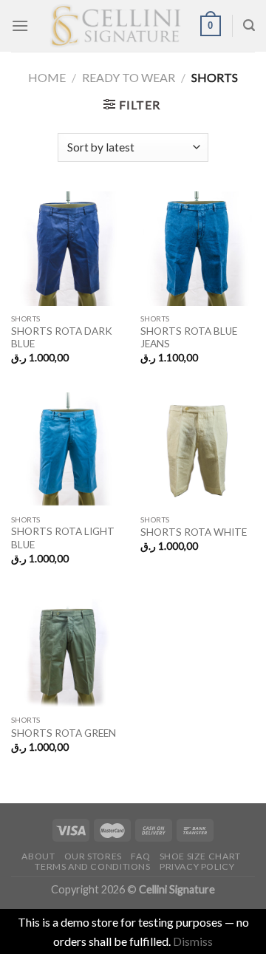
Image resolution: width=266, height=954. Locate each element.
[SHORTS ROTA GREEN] (68, 650)
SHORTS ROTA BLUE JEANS (188, 337)
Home (47, 77)
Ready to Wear (128, 77)
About (38, 856)
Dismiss (193, 941)
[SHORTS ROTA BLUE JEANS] (197, 248)
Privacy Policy (197, 866)
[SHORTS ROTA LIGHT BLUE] (68, 449)
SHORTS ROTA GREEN (63, 733)
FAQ (140, 856)
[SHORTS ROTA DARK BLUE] (68, 248)
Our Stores (93, 856)
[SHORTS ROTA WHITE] (197, 449)
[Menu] (20, 25)
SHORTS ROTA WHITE (193, 532)
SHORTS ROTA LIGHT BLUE (63, 538)
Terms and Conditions (92, 866)
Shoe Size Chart (200, 856)
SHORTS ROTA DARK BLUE (61, 337)
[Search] (249, 25)
